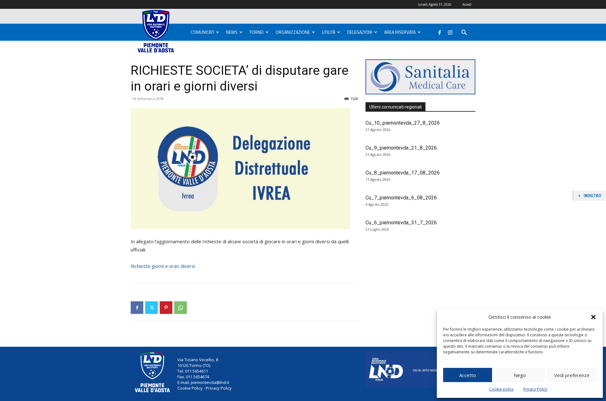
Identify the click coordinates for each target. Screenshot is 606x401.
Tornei (256, 32)
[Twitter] (151, 307)
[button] (593, 317)
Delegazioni (359, 32)
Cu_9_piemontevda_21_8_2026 (401, 148)
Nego (520, 375)
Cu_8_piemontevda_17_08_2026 (402, 173)
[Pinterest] (166, 307)
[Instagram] (450, 31)
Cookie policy (501, 389)
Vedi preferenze (572, 375)
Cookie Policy (190, 388)
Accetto (467, 375)
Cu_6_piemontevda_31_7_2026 (401, 223)
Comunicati (202, 32)
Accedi (467, 4)
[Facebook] (439, 31)
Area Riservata (400, 32)
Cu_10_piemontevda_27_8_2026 (402, 123)
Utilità (328, 32)
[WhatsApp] (180, 307)
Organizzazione (293, 32)
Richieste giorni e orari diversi (163, 266)
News (231, 32)
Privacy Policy (535, 389)
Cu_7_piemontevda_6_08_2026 (401, 198)
